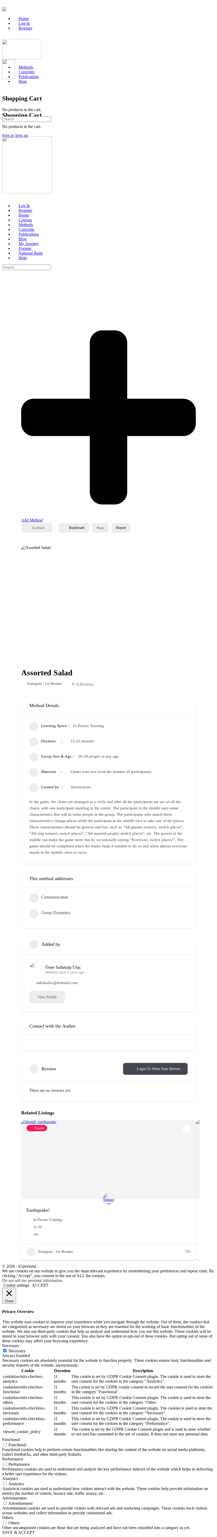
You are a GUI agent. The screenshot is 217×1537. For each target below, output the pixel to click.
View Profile (47, 997)
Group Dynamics (55, 912)
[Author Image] (108, 1198)
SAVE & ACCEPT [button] (18, 1532)
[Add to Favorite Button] (187, 1129)
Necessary (17, 1351)
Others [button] (7, 1517)
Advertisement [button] (14, 1498)
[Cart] (5, 104)
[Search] (5, 82)
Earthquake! (38, 1210)
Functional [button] (11, 1439)
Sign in (8, 135)
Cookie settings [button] (16, 1285)
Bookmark (77, 528)
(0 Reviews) (85, 684)
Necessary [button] (10, 1345)
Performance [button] (12, 1459)
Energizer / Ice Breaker (44, 684)
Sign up (21, 135)
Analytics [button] (10, 1478)
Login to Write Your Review (158, 1069)
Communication (54, 897)
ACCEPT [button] (40, 1285)
